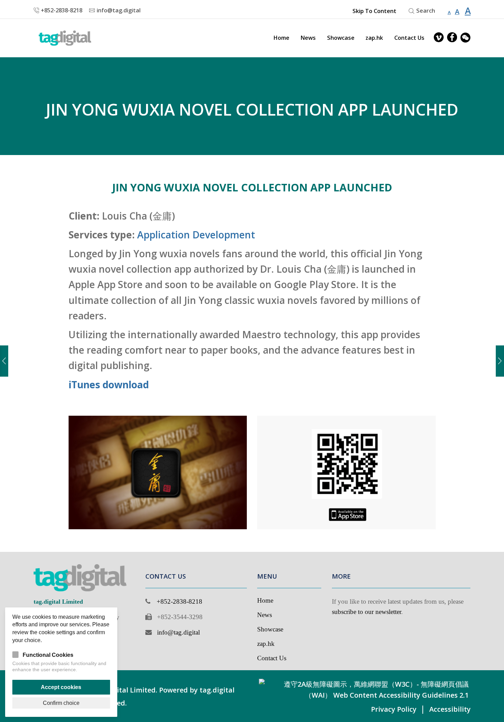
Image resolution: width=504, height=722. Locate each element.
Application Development (196, 234)
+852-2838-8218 (179, 601)
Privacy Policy (394, 709)
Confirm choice (61, 703)
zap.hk (374, 38)
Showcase (341, 38)
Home (281, 38)
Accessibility (450, 709)
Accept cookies (61, 687)
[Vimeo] (439, 38)
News (308, 38)
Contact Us (409, 38)
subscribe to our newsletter (366, 611)
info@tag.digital (178, 632)
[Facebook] (452, 38)
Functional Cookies (48, 655)
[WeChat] (465, 38)
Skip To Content (374, 11)
